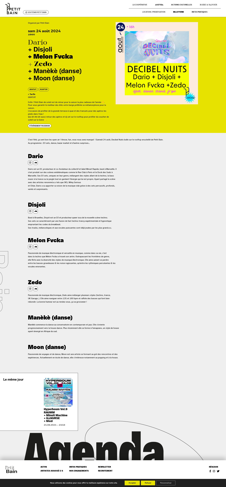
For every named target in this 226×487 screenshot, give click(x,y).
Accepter (132, 483)
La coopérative (139, 5)
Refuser (148, 483)
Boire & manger (208, 5)
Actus (44, 467)
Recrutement (105, 471)
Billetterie (178, 12)
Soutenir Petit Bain (36, 12)
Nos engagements (79, 471)
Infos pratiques (199, 12)
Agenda (159, 5)
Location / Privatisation (153, 12)
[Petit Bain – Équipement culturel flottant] (12, 8)
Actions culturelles (181, 5)
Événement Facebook (40, 126)
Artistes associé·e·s (52, 471)
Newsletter (104, 467)
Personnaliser (165, 483)
